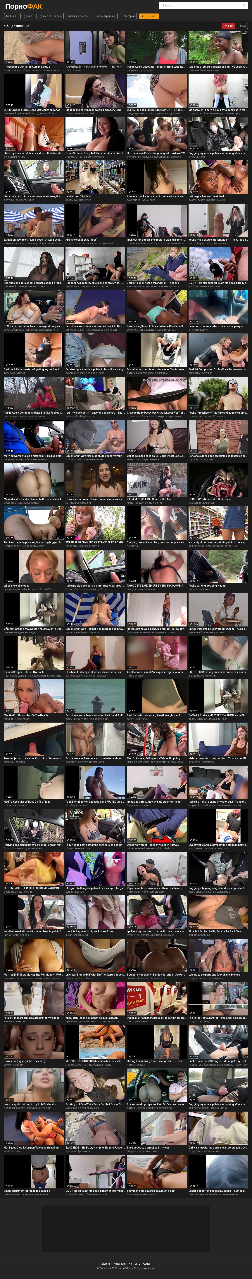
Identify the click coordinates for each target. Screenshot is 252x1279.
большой (149, 589)
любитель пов (73, 156)
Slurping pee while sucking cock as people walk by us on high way (157, 542)
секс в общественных (17, 329)
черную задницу (14, 545)
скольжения (211, 1151)
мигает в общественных (223, 545)
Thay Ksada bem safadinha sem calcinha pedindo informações (95, 844)
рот (24, 156)
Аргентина (84, 1151)
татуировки (207, 459)
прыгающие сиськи (200, 416)
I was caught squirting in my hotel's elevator (30, 1104)
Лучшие (27, 16)
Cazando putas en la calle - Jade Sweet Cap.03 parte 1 (157, 455)
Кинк (20, 1064)
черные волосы (21, 934)
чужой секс (148, 199)
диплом (70, 416)
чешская (98, 761)
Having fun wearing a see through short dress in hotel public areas (157, 1061)
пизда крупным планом (141, 113)
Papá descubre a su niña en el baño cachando (154, 888)
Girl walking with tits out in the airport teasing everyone (218, 1147)
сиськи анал (217, 978)
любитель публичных (234, 1064)
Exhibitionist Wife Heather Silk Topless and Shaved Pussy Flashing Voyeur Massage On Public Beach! (95, 628)
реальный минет (14, 286)
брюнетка (195, 761)
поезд (130, 1021)
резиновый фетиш (89, 545)
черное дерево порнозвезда (154, 1107)
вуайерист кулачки (87, 632)
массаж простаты (97, 286)
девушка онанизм (138, 286)
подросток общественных (204, 113)
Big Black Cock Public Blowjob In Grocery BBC (93, 109)
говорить (71, 545)
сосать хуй (133, 718)
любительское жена (32, 416)
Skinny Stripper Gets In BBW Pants (24, 672)
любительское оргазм (56, 978)
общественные (74, 113)
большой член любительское (89, 675)
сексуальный (105, 243)
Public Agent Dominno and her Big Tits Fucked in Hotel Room (34, 412)
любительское (12, 70)
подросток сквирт (14, 1107)
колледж (30, 632)
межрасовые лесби (200, 1194)
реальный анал (198, 718)
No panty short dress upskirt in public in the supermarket (218, 542)
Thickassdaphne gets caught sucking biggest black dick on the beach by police (34, 542)
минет (130, 502)
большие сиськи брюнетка (167, 761)
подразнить (196, 1151)
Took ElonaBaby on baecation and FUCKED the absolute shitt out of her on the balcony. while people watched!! (95, 801)
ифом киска (72, 718)
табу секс (9, 372)
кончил (69, 891)
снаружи (9, 761)
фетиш (135, 545)
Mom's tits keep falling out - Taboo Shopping (153, 758)
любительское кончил (35, 1194)
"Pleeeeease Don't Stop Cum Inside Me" (27, 66)
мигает (20, 372)
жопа (7, 1151)
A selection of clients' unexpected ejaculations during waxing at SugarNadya (157, 672)
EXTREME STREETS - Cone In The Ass (149, 499)
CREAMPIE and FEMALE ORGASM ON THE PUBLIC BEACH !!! (157, 109)
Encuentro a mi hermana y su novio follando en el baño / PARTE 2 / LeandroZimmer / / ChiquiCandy (95, 758)
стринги (70, 632)
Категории (128, 16)
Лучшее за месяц (78, 16)
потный (15, 1151)
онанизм (194, 329)
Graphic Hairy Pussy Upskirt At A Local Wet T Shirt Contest (157, 412)
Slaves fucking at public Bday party (25, 1061)
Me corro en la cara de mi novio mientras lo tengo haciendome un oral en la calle (218, 109)
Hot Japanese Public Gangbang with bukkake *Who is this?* (157, 153)
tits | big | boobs (85, 416)
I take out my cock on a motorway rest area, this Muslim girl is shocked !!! (34, 196)
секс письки (208, 675)
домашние (161, 372)
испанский (208, 761)
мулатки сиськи (215, 199)
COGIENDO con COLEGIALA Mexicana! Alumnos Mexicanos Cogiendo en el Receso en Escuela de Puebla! (34, 109)
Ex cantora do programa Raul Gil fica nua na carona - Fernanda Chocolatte (157, 1104)
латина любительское (140, 372)
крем (68, 70)
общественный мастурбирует (181, 243)
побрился (133, 70)
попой (144, 718)
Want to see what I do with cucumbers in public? (32, 931)
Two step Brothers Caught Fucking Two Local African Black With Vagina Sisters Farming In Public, (218, 66)
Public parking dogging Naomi (207, 585)
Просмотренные (105, 16)
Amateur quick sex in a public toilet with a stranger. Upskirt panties (95, 369)
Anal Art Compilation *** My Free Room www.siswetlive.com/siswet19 (218, 369)
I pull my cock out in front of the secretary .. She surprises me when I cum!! (95, 412)
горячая (194, 459)
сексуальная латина (39, 1107)
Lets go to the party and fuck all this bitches (214, 974)
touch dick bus (168, 848)
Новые (242, 25)
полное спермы (13, 459)
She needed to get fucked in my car (148, 1147)
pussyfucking (83, 502)
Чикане (89, 978)
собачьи (194, 70)
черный (89, 113)
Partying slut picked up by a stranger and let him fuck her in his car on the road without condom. (34, 844)
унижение (10, 1064)
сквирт (207, 1021)
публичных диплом (168, 113)
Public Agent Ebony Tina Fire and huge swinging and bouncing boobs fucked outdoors (218, 412)
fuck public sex (12, 848)
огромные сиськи (94, 156)
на (66, 805)
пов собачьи (11, 416)
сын (67, 675)
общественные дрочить (164, 286)
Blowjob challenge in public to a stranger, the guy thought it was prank (95, 888)
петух (68, 589)
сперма (131, 1151)
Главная (11, 16)
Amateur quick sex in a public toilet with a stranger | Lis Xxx (157, 196)
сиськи (27, 891)
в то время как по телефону (20, 243)
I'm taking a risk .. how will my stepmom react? (155, 801)
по (128, 545)
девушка (9, 199)
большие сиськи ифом (140, 632)
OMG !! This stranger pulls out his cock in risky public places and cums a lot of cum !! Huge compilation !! (218, 282)
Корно (204, 329)
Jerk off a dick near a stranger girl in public (153, 282)
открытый (195, 372)
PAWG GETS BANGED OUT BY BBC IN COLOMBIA (155, 585)
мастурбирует (197, 243)
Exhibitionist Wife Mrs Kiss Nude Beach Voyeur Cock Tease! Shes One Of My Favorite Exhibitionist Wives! (95, 455)
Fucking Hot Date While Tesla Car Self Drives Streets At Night (95, 1104)
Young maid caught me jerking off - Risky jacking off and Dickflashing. (218, 239)
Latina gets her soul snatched (206, 196)
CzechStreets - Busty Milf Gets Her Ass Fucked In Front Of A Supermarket (95, 153)
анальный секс (13, 718)
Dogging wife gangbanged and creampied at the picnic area (218, 888)
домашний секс (46, 113)
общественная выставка (204, 1107)
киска (192, 156)
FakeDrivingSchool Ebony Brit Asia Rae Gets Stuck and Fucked (157, 326)
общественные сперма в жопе (41, 70)
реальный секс (95, 372)
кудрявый (209, 502)
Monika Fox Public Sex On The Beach (26, 715)
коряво (79, 891)
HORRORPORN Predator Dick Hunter (210, 499)
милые (77, 70)
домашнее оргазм (232, 113)
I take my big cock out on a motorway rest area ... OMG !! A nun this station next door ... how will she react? (95, 585)
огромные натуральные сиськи (23, 978)
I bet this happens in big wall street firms (89, 931)
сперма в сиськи (165, 632)
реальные (71, 199)
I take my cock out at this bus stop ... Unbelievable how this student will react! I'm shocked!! (34, 153)
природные (146, 70)
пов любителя (31, 502)
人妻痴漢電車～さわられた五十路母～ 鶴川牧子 (93, 66)
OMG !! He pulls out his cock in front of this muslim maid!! (95, 1190)
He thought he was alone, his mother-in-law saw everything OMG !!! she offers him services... (157, 628)
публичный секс (75, 372)
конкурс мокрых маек (169, 416)
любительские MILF (163, 934)
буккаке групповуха (139, 156)
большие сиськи (210, 70)
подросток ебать (32, 848)
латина (69, 502)
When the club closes (16, 585)
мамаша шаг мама (138, 761)
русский (139, 675)
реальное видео (14, 632)
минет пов (133, 459)
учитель (219, 632)
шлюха (200, 156)
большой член (12, 156)
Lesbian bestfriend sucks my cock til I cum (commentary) (218, 1190)
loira (87, 848)
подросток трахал (148, 1151)
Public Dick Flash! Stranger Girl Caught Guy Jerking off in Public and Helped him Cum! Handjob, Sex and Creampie (218, 1061)
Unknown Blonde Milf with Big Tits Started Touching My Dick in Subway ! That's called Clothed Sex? (95, 974)
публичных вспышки (36, 459)
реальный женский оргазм (160, 329)
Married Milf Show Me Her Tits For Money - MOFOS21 (34, 974)
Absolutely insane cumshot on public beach (91, 1017)
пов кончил (195, 502)
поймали (20, 761)
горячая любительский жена (144, 243)
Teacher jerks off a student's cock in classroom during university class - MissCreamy (34, 758)
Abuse (147, 1263)
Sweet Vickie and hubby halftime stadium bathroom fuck (218, 844)
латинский (133, 891)
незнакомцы (222, 891)
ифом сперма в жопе (201, 891)
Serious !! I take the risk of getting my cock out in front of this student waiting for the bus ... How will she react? (34, 369)
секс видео (133, 199)
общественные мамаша (205, 286)
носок (26, 1021)
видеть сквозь (13, 1021)
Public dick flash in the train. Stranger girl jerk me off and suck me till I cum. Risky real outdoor (157, 1017)
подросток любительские (80, 243)
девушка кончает (217, 243)
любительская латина (44, 329)
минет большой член (78, 329)
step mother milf (198, 805)
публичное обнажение (140, 416)
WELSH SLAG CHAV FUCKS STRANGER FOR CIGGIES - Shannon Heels (95, 542)
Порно (15, 6)
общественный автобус (166, 156)
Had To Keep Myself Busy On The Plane (27, 801)
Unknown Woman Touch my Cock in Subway (153, 844)
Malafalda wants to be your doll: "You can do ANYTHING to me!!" (218, 758)
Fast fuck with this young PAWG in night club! (153, 715)
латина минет (12, 1194)
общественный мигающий (55, 243)
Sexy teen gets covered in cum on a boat (151, 1190)
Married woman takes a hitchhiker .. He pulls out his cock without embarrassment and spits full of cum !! (34, 455)
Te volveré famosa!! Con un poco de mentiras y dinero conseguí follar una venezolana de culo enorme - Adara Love (95, 499)
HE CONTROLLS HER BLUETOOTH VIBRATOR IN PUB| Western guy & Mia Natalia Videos (34, 888)
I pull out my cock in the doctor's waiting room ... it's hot (157, 239)
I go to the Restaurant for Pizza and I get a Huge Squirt (218, 1017)
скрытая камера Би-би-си (19, 589)
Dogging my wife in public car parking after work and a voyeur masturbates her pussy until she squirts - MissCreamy (218, 153)
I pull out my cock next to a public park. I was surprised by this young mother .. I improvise (157, 931)
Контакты (135, 1263)
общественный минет (149, 502)
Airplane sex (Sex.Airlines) (81, 239)
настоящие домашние (17, 675)
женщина (194, 675)
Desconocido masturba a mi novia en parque (216, 326)
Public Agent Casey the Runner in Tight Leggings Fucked (157, 66)
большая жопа (102, 1064)
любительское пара (217, 848)
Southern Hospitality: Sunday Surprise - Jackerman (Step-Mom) (157, 974)
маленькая (72, 1107)
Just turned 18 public (78, 196)
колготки (204, 589)
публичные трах (75, 286)
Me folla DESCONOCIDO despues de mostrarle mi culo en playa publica (95, 1061)
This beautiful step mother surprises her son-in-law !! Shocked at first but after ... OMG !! (95, 672)
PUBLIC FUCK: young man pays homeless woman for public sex (218, 672)
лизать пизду (197, 199)
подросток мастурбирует (105, 1021)
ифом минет (196, 848)
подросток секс (34, 545)
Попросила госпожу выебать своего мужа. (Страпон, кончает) (95, 282)
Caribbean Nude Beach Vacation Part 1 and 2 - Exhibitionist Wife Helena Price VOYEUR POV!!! (95, 715)
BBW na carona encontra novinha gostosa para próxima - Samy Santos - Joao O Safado (34, 326)
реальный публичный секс (20, 113)
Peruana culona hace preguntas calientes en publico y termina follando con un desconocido (218, 455)
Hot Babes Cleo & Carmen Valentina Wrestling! (31, 1147)
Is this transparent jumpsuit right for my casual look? (34, 1017)
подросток (195, 1021)
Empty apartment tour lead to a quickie (27, 1190)
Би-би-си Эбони (45, 589)
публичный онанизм (90, 459)
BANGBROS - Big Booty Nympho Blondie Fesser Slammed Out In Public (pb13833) (95, 1147)
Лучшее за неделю (50, 16)
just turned (85, 199)
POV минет (219, 416)
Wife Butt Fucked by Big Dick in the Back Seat (215, 931)
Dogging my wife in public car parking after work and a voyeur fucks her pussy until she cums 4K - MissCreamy (218, 1104)
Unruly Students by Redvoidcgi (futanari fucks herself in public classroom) (218, 628)
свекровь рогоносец (104, 329)
